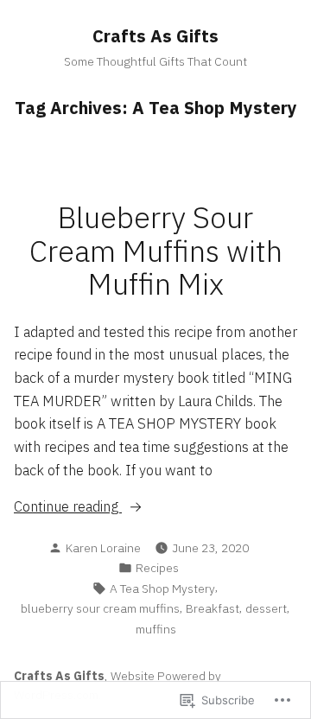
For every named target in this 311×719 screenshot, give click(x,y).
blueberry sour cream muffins (100, 608)
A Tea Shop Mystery (162, 588)
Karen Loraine (103, 548)
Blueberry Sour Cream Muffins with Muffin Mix (155, 251)
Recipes (157, 568)
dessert (266, 608)
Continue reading (68, 507)
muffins (156, 629)
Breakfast (212, 608)
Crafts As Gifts (155, 36)
